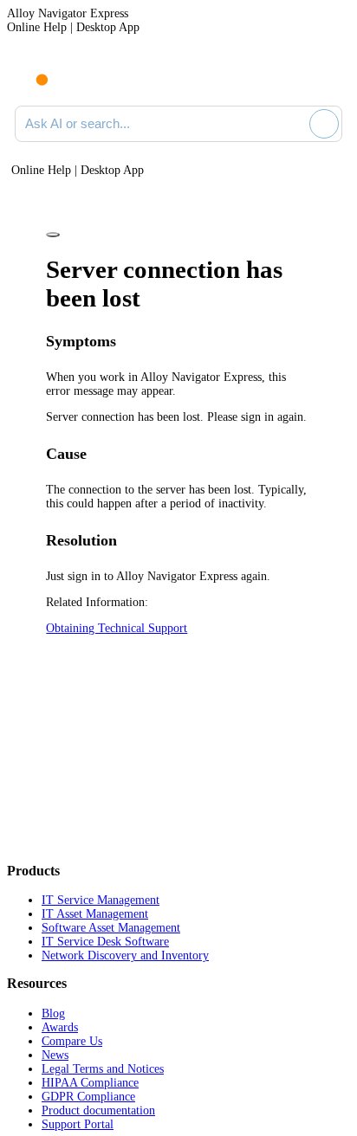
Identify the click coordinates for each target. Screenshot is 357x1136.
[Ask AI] (324, 124)
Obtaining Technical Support (116, 628)
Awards (60, 1027)
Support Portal (78, 1124)
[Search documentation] (293, 124)
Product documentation (98, 1110)
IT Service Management (100, 900)
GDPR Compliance (88, 1096)
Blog (53, 1013)
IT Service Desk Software (105, 941)
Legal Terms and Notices (103, 1068)
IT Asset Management (95, 913)
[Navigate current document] (328, 76)
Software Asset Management (111, 927)
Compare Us (72, 1041)
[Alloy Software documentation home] (32, 71)
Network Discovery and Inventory (125, 955)
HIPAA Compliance (90, 1082)
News (55, 1055)
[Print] (53, 234)
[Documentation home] (85, 76)
